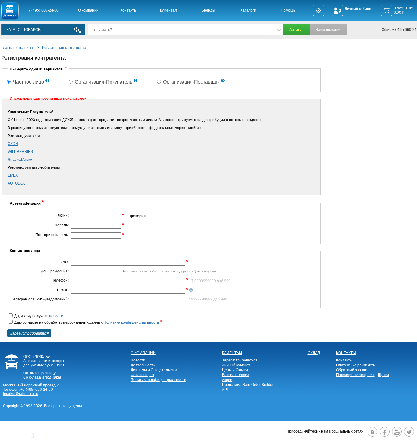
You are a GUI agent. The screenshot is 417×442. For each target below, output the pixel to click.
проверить (138, 216)
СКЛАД (314, 353)
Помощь (288, 10)
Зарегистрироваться (240, 360)
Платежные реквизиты (356, 365)
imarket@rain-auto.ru (20, 394)
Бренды (208, 10)
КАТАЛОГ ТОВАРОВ (23, 29)
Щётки (383, 375)
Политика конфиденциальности (131, 322)
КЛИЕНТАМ (232, 353)
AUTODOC (17, 183)
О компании (88, 10)
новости (56, 316)
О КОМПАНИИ (143, 353)
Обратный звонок (351, 370)
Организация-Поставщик (190, 81)
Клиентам (168, 10)
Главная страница (17, 47)
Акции (227, 380)
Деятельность (143, 365)
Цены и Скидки (235, 370)
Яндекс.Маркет (21, 159)
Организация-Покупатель (103, 81)
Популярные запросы (355, 375)
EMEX (13, 175)
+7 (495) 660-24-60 (42, 10)
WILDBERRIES (20, 151)
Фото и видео (142, 375)
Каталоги (248, 10)
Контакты (128, 10)
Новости (138, 360)
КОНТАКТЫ (346, 353)
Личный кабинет (236, 365)
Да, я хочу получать (38, 316)
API (225, 389)
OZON (13, 144)
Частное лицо (28, 81)
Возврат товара (235, 375)
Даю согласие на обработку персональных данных (87, 322)
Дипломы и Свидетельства (154, 370)
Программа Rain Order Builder (248, 385)
